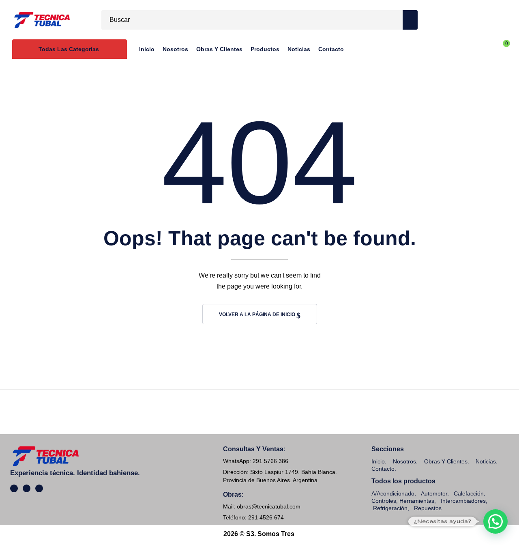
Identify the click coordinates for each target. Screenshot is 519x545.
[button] (495, 521)
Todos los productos (403, 481)
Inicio (378, 461)
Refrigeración (390, 508)
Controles (383, 501)
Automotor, (434, 493)
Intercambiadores (463, 501)
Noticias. (487, 461)
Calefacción (469, 493)
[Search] (410, 20)
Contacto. (383, 468)
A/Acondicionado (392, 493)
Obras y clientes (446, 461)
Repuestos (428, 508)
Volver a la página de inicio (257, 314)
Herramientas (416, 501)
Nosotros (404, 461)
